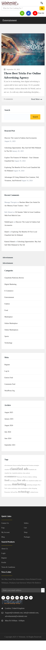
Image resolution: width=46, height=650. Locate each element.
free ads (21, 480)
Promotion (7, 492)
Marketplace (8, 317)
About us (4, 549)
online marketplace (22, 488)
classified (6, 469)
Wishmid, (22, 637)
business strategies (34, 465)
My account (5, 532)
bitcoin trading (17, 465)
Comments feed (9, 384)
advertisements (8, 465)
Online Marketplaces (11, 330)
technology (24, 491)
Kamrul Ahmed (9, 241)
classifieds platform (17, 473)
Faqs (2, 528)
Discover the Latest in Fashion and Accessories (20, 138)
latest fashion (8, 484)
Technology (8, 343)
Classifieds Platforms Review (14, 278)
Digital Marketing (10, 284)
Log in (6, 371)
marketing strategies (32, 484)
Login (3, 553)
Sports (6, 336)
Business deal (25, 465)
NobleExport (8, 222)
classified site (8, 473)
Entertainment (10, 20)
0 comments (8, 99)
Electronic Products (22, 477)
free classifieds (30, 480)
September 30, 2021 (13, 69)
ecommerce (10, 476)
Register (7, 365)
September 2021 (9, 445)
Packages (27, 537)
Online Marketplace (11, 323)
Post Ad (41, 13)
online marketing (12, 488)
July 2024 (7, 432)
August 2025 (8, 412)
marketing (19, 484)
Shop (25, 532)
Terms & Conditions (8, 567)
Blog (3, 537)
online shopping (32, 488)
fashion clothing (32, 477)
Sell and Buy (14, 492)
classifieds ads (32, 469)
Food (6, 310)
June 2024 (7, 438)
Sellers (26, 523)
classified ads (19, 469)
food (6, 480)
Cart (25, 528)
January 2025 (8, 419)
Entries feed (8, 378)
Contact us (5, 523)
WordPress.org (9, 391)
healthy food (37, 480)
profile (3, 562)
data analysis (26, 473)
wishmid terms (34, 492)
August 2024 (8, 425)
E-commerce (8, 291)
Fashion (7, 304)
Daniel (6, 232)
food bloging (13, 480)
